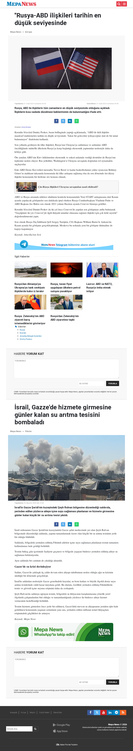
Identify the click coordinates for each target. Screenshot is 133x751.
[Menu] (124, 4)
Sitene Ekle (57, 712)
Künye (23, 712)
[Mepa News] (21, 3)
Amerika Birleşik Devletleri (31, 336)
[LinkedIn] (70, 121)
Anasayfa (13, 712)
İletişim (32, 712)
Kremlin (23, 333)
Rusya (22, 330)
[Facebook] (56, 121)
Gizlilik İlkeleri (44, 712)
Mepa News (15, 32)
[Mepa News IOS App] (61, 731)
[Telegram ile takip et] (116, 712)
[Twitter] (63, 121)
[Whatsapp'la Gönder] (77, 121)
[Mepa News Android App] (61, 725)
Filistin (28, 431)
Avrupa (28, 32)
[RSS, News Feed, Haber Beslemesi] (123, 712)
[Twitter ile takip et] (97, 712)
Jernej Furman (25, 127)
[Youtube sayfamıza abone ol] (103, 712)
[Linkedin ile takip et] (110, 712)
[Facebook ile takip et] (90, 712)
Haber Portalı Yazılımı (69, 745)
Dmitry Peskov (26, 339)
